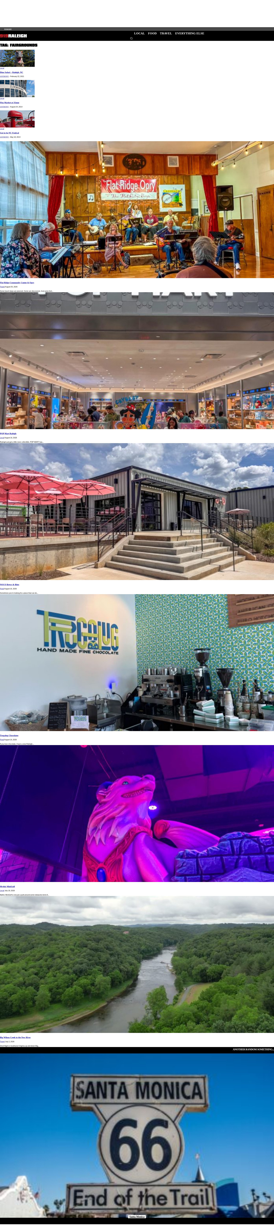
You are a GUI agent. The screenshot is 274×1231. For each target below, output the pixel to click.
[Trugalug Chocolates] (137, 662)
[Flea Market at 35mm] (17, 96)
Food (2, 589)
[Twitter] (20, 29)
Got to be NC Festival (9, 133)
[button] (131, 38)
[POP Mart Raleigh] (137, 360)
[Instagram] (16, 29)
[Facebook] (13, 29)
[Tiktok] (24, 29)
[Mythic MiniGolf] (137, 813)
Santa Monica (137, 1216)
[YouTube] (31, 29)
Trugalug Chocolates (9, 735)
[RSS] (35, 29)
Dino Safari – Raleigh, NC (11, 72)
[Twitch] (27, 29)
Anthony (4, 76)
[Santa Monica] (137, 1135)
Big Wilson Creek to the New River (15, 1037)
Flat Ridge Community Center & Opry (17, 283)
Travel (2, 287)
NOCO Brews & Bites (9, 584)
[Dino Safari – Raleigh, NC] (17, 66)
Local (2, 68)
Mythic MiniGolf (7, 886)
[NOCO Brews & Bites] (137, 511)
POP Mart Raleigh (8, 433)
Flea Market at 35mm (9, 103)
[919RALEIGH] (13, 36)
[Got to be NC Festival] (17, 127)
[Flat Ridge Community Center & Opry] (137, 209)
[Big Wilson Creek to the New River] (137, 964)
